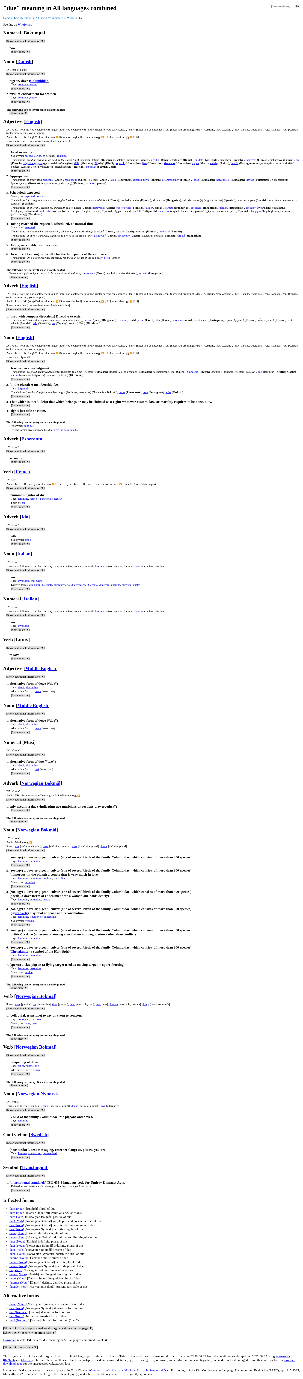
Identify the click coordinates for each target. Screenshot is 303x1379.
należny (214, 163)
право (88, 320)
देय (96, 163)
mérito (14, 375)
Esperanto (31, 438)
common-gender (27, 84)
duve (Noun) (17, 1304)
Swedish (38, 1134)
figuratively (19, 913)
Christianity (19, 951)
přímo (140, 320)
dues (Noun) (17, 1208)
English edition (22, 17)
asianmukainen (170, 179)
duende (114, 1004)
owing (37, 155)
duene (104, 846)
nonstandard (50, 1153)
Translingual (34, 1167)
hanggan (256, 211)
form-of (34, 498)
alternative (32, 687)
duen (45, 846)
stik (158, 320)
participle (45, 498)
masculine (36, 580)
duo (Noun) (16, 1316)
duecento (104, 584)
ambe (28, 539)
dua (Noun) (16, 1225)
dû (297, 159)
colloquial (23, 1019)
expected (30, 196)
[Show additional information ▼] (25, 41)
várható (169, 207)
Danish (24, 61)
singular (57, 498)
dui (57, 566)
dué (37, 769)
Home (6, 17)
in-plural (23, 388)
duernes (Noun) (19, 1282)
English (32, 121)
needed (29, 155)
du (34, 1004)
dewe (38, 691)
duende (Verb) (18, 1286)
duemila (115, 584)
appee (195, 163)
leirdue (29, 972)
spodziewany (253, 207)
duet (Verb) (16, 1221)
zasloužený (71, 179)
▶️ (57, 137)
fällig (77, 163)
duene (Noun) (18, 1262)
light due (29, 425)
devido (234, 163)
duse (34, 1023)
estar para (163, 211)
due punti (34, 584)
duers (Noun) (17, 1278)
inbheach (91, 166)
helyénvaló (222, 179)
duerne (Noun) (18, 1258)
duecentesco (78, 584)
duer (74, 846)
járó (144, 163)
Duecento (92, 584)
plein (107, 257)
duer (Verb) (16, 1249)
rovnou (122, 320)
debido (90, 183)
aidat (168, 392)
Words (70, 17)
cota (145, 392)
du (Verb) (15, 1270)
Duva (102, 1105)
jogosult (120, 163)
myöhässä (164, 231)
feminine (23, 498)
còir (260, 371)
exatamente (201, 320)
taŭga (113, 179)
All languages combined (49, 17)
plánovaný (100, 235)
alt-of (21, 687)
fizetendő (169, 163)
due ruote (47, 584)
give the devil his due (66, 429)
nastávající (98, 207)
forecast (40, 196)
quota (122, 392)
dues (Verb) (16, 1217)
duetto (136, 584)
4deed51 (26, 1360)
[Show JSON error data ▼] (20, 1347)
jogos (196, 179)
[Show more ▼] (20, 51)
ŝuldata (199, 159)
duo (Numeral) (18, 1312)
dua (17, 566)
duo (97, 566)
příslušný (48, 179)
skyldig (155, 159)
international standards (28, 1182)
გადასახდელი (32, 163)
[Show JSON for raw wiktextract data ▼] (29, 1332)
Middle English (40, 668)
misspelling (32, 1065)
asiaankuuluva (141, 179)
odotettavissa (123, 207)
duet (72, 1004)
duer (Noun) (17, 1241)
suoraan (177, 320)
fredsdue (29, 920)
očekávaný (124, 235)
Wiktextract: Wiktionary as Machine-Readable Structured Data (129, 1370)
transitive (36, 1019)
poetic (46, 899)
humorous (35, 878)
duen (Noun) (17, 1233)
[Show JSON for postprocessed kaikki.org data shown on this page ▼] (48, 1328)
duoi (137, 566)
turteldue (30, 882)
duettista (126, 584)
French (23, 471)
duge (37, 1069)
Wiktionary (25, 24)
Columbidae (39, 81)
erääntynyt (250, 159)
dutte (27, 1023)
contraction (34, 1153)
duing (146, 1004)
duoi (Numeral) (19, 1320)
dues (17, 357)
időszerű (223, 207)
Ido (24, 516)
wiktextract (283, 1356)
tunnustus (192, 371)
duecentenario (62, 584)
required (62, 155)
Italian (24, 553)
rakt (35, 323)
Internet (22, 1153)
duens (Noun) (18, 1274)
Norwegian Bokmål (40, 783)
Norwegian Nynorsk (37, 1093)
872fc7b (9, 1360)
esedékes (196, 207)
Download (9, 1340)
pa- (53, 323)
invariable (23, 580)
